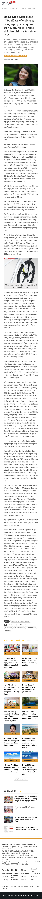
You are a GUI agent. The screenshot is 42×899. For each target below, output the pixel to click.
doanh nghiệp (8, 627)
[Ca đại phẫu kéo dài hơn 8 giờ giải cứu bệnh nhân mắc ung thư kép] (30, 649)
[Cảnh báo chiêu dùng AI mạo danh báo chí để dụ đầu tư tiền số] (8, 829)
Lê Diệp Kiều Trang (31, 627)
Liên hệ (4, 888)
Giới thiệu (5, 886)
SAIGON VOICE (8, 844)
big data (20, 624)
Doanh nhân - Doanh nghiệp (12, 55)
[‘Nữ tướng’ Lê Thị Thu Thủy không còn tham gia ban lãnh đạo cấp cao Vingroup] (12, 729)
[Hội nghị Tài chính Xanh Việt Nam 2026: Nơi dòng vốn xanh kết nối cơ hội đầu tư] (30, 756)
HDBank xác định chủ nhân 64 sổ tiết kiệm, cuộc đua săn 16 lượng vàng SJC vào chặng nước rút (26, 799)
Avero (14, 624)
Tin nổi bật (23, 55)
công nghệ (27, 624)
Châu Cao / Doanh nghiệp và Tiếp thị (20, 621)
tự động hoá (8, 630)
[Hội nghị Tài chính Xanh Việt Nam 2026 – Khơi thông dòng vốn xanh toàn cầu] (12, 756)
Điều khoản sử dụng (32, 886)
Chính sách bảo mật (17, 886)
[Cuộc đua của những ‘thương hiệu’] (8, 809)
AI (9, 624)
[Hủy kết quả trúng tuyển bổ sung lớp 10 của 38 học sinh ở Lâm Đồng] (8, 819)
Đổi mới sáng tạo (19, 627)
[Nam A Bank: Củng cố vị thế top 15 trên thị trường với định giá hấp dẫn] (30, 676)
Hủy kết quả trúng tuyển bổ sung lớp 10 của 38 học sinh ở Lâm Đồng (26, 819)
